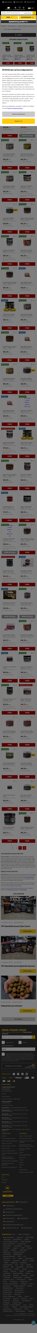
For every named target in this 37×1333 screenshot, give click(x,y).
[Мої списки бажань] (20, 8)
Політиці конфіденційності (15, 108)
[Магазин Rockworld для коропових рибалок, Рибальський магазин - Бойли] (8, 8)
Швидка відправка (8, 2)
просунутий (27, 13)
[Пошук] (34, 13)
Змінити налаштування (18, 114)
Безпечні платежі (19, 2)
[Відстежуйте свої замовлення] (16, 8)
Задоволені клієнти (31, 2)
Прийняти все (18, 121)
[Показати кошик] (24, 8)
